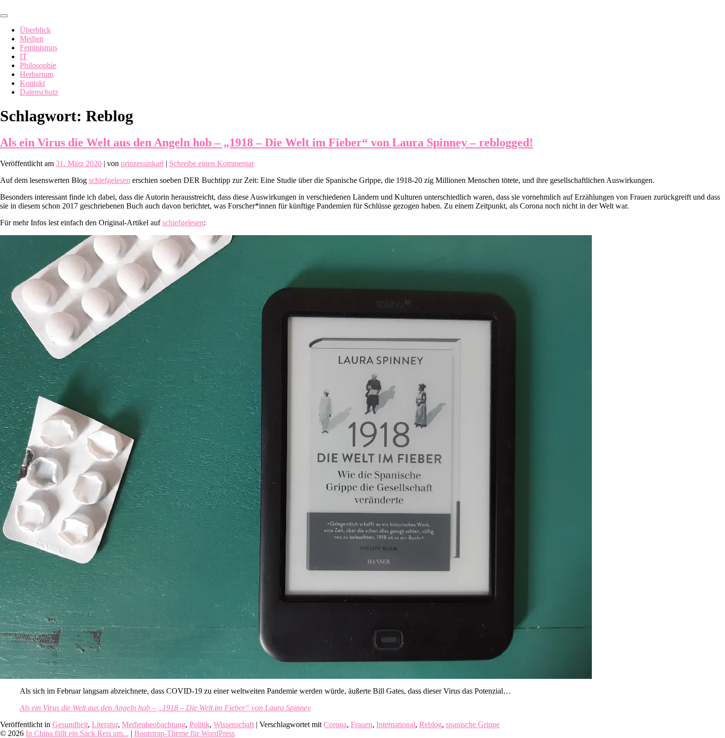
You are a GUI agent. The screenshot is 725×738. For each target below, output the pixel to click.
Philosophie (38, 65)
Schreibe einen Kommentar (211, 163)
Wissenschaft (234, 724)
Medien (31, 39)
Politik (199, 724)
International (395, 724)
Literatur (105, 724)
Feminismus (38, 47)
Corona (335, 724)
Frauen (361, 724)
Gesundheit (70, 724)
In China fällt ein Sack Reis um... (77, 733)
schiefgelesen (109, 180)
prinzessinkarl (142, 163)
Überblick (35, 30)
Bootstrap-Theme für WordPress (184, 733)
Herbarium (36, 74)
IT (23, 56)
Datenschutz (39, 92)
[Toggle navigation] (4, 15)
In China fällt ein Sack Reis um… (52, 4)
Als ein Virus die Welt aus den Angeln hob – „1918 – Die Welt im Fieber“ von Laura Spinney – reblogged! (266, 142)
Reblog (430, 724)
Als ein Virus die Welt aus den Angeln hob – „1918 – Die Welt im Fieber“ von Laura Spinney (165, 707)
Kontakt (32, 83)
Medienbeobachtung (153, 724)
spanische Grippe (473, 724)
